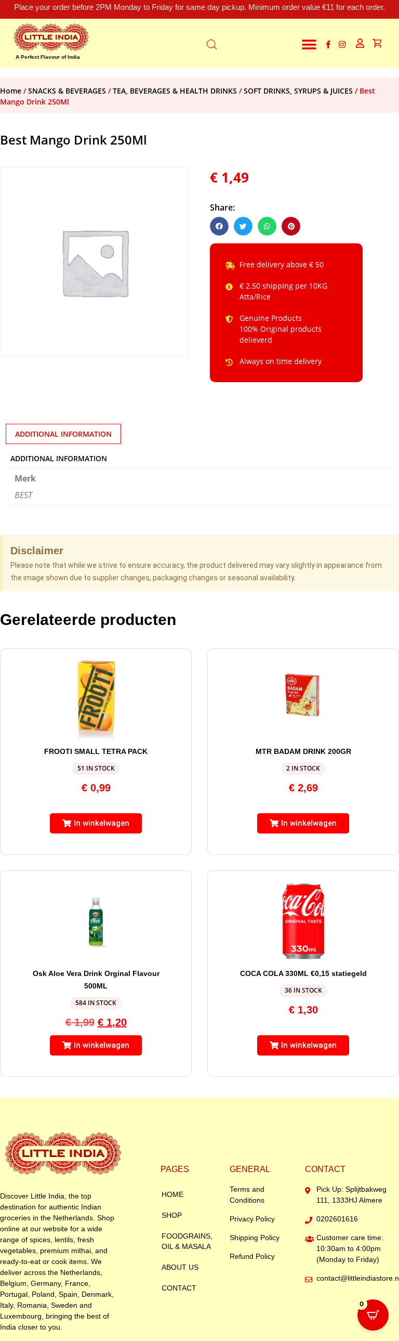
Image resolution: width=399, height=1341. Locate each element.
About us (180, 1267)
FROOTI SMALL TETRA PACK (96, 751)
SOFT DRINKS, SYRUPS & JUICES (298, 91)
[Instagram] (342, 44)
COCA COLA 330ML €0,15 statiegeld (303, 973)
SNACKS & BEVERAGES (67, 91)
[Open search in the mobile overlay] (212, 43)
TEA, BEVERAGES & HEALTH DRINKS (175, 91)
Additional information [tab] (63, 434)
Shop (172, 1215)
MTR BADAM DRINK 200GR (303, 751)
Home (10, 91)
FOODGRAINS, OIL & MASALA (187, 1241)
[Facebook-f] (328, 44)
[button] (309, 44)
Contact (179, 1288)
